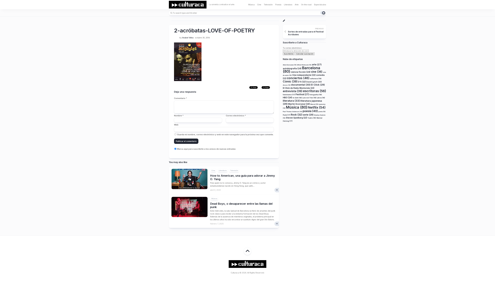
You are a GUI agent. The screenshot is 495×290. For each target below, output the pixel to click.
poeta (321, 111)
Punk (286, 115)
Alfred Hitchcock (304, 65)
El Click (318, 84)
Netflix (316, 107)
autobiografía (292, 68)
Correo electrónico (236, 115)
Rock (296, 114)
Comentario (180, 98)
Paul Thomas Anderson (292, 111)
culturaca (315, 78)
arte (317, 64)
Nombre (178, 115)
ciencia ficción (300, 72)
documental (300, 84)
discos (287, 85)
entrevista (292, 91)
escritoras (314, 91)
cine (316, 71)
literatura (291, 100)
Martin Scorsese (299, 104)
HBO (287, 97)
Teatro (312, 118)
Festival (302, 94)
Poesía (278, 4)
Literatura (288, 4)
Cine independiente (304, 75)
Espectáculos (320, 4)
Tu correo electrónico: (292, 48)
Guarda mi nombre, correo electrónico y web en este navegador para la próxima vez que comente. (225, 134)
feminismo (289, 95)
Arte (297, 4)
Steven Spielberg (296, 118)
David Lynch (314, 82)
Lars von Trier (309, 98)
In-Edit (297, 98)
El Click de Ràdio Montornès (298, 88)
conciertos (298, 78)
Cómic (290, 81)
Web (176, 125)
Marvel (314, 104)
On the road (306, 4)
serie (308, 114)
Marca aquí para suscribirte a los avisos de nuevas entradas (206, 149)
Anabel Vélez (188, 37)
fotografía (316, 95)
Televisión (268, 4)
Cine (259, 4)
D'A (302, 82)
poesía (310, 111)
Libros (321, 98)
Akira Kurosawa (289, 65)
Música (251, 4)
